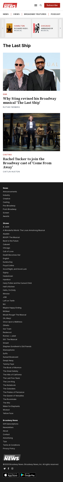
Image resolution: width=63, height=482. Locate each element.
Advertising (8, 438)
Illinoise (6, 294)
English (6, 258)
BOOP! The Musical (11, 237)
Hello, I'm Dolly (9, 290)
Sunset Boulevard (10, 357)
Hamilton (7, 279)
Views (16, 14)
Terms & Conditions (11, 445)
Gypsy (5, 272)
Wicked (6, 410)
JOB (5, 297)
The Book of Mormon (12, 367)
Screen (6, 213)
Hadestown (8, 276)
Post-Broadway (9, 209)
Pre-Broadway (9, 206)
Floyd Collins (8, 265)
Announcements (10, 191)
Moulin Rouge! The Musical (14, 315)
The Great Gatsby (10, 371)
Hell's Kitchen (9, 287)
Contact (6, 434)
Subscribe (52, 5)
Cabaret (6, 244)
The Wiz (6, 403)
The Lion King (9, 382)
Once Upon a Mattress (12, 322)
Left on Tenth (9, 301)
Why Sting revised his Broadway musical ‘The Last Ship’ (29, 100)
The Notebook (9, 385)
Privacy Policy (9, 448)
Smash (6, 343)
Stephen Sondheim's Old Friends (17, 346)
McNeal (6, 311)
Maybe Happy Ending (12, 308)
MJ (4, 304)
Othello (6, 325)
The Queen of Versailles (13, 396)
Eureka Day (8, 262)
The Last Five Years (11, 378)
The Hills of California (12, 374)
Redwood (7, 332)
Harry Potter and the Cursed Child (17, 283)
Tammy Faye (8, 364)
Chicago (6, 248)
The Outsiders (9, 389)
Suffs (5, 353)
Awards (6, 216)
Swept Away (8, 360)
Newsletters (8, 427)
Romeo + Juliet (9, 336)
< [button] (2, 28)
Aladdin (6, 234)
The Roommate (9, 399)
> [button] (60, 28)
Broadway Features (35, 14)
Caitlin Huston (11, 172)
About (5, 431)
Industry (6, 195)
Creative (6, 199)
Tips (5, 441)
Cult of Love (8, 251)
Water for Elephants (11, 406)
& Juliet (6, 227)
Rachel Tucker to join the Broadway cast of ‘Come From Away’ (27, 163)
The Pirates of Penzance (13, 392)
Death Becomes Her (11, 255)
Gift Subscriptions (10, 424)
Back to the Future (10, 241)
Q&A (5, 94)
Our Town (7, 329)
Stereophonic (9, 350)
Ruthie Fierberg (11, 107)
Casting (7, 155)
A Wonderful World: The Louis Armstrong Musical (24, 230)
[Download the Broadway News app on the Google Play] (28, 475)
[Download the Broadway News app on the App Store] (11, 475)
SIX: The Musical (10, 339)
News (6, 14)
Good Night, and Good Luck (15, 269)
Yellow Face (8, 413)
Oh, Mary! (7, 318)
